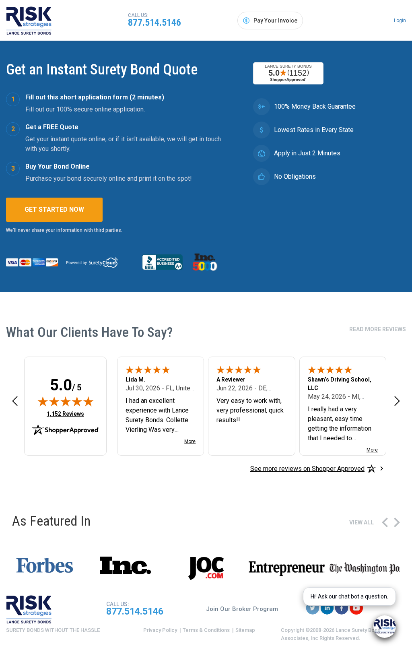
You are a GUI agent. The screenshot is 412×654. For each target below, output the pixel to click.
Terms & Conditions (206, 630)
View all (361, 522)
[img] (65, 401)
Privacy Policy (160, 630)
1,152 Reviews (65, 413)
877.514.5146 (154, 22)
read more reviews (377, 329)
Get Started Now (54, 209)
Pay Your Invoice (275, 20)
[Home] (29, 20)
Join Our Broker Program (242, 609)
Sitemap (245, 630)
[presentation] (385, 522)
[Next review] (397, 401)
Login (400, 20)
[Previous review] (15, 401)
